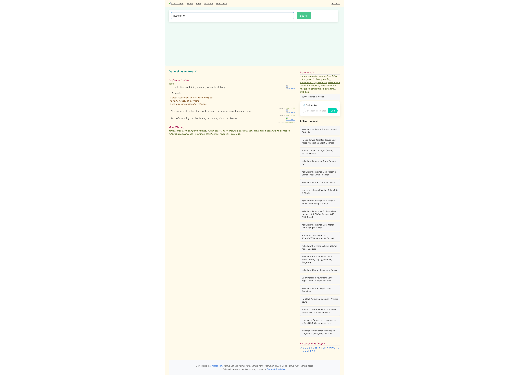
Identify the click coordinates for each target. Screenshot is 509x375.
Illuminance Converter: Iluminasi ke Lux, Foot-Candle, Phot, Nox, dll (318, 332)
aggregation (260, 131)
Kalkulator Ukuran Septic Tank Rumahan (316, 290)
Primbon (208, 3)
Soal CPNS (221, 3)
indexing (173, 134)
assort (218, 131)
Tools (198, 3)
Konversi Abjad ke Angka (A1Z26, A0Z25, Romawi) (317, 152)
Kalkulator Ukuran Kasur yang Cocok (319, 270)
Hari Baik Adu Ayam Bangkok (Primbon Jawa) (320, 300)
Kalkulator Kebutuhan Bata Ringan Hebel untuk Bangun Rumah (318, 202)
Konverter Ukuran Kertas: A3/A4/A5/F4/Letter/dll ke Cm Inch (318, 237)
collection (285, 131)
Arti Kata (336, 3)
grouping (233, 131)
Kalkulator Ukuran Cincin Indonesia (318, 182)
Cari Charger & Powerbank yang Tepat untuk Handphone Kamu (317, 279)
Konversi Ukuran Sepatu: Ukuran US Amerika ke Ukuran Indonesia (319, 311)
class (225, 131)
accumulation (245, 131)
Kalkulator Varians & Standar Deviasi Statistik (319, 130)
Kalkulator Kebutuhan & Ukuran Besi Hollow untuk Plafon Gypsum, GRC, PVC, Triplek (319, 214)
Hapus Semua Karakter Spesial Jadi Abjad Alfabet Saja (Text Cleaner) (319, 141)
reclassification (185, 134)
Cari (333, 110)
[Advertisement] (253, 43)
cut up (210, 131)
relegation (200, 134)
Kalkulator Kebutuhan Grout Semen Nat (319, 162)
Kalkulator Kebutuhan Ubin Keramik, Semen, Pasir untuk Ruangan (319, 173)
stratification (212, 134)
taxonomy (225, 134)
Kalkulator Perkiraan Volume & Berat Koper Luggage (319, 247)
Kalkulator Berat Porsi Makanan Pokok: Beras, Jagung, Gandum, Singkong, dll (317, 259)
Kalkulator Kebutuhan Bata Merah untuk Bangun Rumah (318, 226)
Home (190, 3)
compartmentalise (178, 131)
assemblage (273, 131)
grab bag (235, 134)
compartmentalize (197, 131)
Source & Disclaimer (276, 369)
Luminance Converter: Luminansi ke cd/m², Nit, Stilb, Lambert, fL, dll (319, 321)
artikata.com (216, 366)
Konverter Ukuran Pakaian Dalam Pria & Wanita (320, 191)
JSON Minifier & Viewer (313, 96)
